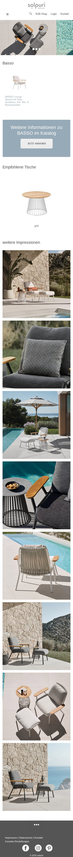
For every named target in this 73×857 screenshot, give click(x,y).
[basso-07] (36, 636)
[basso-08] (36, 777)
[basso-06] (36, 706)
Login (54, 13)
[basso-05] (36, 566)
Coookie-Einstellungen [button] (17, 841)
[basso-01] (36, 284)
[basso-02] (36, 495)
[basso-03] (36, 354)
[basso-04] (36, 425)
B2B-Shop (41, 13)
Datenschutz (26, 837)
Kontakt (64, 13)
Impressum (11, 837)
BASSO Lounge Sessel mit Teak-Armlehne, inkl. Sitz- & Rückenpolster (17, 100)
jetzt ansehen (37, 143)
